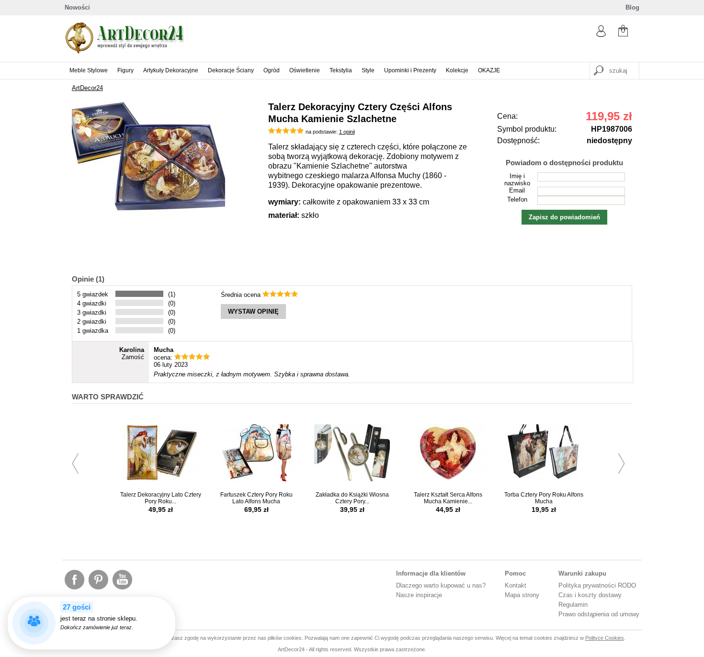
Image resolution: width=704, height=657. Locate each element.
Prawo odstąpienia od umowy (598, 614)
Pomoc (515, 573)
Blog (632, 7)
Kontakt (515, 585)
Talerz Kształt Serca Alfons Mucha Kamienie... (448, 498)
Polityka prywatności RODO (597, 585)
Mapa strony (522, 595)
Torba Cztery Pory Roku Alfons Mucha (543, 498)
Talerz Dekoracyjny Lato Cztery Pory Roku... (160, 498)
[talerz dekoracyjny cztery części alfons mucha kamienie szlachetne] (148, 213)
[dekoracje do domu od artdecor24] (124, 51)
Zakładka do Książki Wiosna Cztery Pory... (352, 498)
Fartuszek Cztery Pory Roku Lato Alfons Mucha (256, 498)
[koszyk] (623, 32)
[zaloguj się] (601, 34)
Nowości (77, 7)
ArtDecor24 (87, 87)
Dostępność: (518, 140)
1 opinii (347, 132)
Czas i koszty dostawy (590, 595)
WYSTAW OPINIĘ (253, 311)
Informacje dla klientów (431, 573)
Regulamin (573, 604)
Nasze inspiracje (419, 595)
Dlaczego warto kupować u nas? (441, 585)
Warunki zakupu (582, 573)
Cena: (507, 116)
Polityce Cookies (604, 638)
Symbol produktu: (526, 129)
